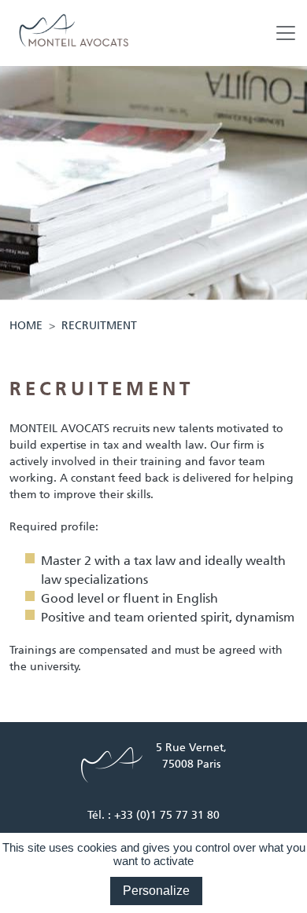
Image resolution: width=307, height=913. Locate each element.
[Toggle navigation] (285, 33)
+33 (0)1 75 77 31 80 (167, 815)
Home (26, 325)
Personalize (156, 890)
